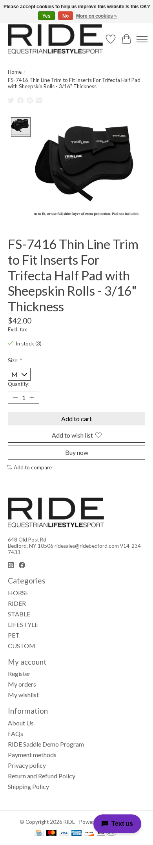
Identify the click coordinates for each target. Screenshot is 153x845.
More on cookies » (96, 16)
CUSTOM (21, 645)
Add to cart (76, 418)
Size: (15, 360)
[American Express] (76, 833)
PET (14, 635)
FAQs (15, 733)
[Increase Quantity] (32, 398)
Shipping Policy (28, 786)
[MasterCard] (51, 833)
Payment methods (32, 754)
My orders (22, 684)
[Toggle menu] (142, 39)
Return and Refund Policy (41, 776)
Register (19, 673)
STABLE (19, 614)
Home (15, 72)
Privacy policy (27, 765)
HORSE (18, 592)
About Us (21, 723)
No (65, 16)
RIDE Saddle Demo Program (46, 744)
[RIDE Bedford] (55, 39)
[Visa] (64, 833)
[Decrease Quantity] (15, 398)
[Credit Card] (39, 833)
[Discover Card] (89, 833)
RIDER (17, 603)
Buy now (76, 452)
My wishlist (23, 694)
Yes (46, 16)
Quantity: (18, 384)
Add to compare (33, 467)
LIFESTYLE (23, 624)
